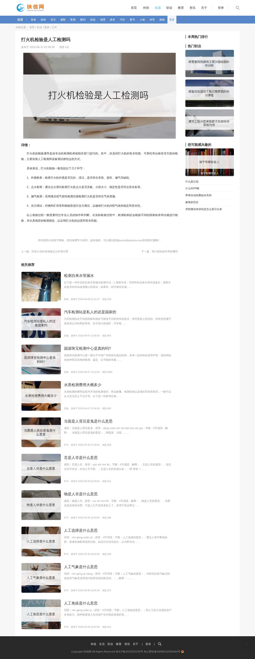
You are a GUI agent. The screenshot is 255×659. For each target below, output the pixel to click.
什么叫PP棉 (192, 188)
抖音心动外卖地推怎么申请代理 (50, 251)
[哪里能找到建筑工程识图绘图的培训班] (209, 76)
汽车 (122, 19)
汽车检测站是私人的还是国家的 (90, 312)
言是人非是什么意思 (81, 458)
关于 (204, 7)
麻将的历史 (191, 202)
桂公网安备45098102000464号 (162, 651)
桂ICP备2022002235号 (129, 651)
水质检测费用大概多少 (82, 385)
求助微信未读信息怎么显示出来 (203, 209)
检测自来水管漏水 (79, 275)
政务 (112, 19)
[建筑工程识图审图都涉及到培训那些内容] (209, 135)
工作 (54, 27)
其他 (66, 299)
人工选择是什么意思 (81, 530)
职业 (169, 7)
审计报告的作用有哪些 (165, 251)
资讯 (192, 7)
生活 (158, 7)
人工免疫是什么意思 (81, 603)
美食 (33, 19)
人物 (142, 19)
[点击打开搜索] (159, 644)
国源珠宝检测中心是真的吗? (87, 348)
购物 (162, 19)
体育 (152, 19)
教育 (181, 7)
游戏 (92, 19)
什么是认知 (191, 181)
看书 (132, 19)
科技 (146, 7)
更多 (172, 19)
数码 (82, 19)
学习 (66, 445)
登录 (221, 7)
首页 (134, 7)
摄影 (63, 19)
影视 (73, 19)
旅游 (43, 19)
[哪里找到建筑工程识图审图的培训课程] (209, 106)
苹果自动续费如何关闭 (198, 195)
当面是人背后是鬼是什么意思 (88, 421)
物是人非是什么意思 (81, 494)
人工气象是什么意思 (81, 567)
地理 (102, 19)
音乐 (53, 19)
